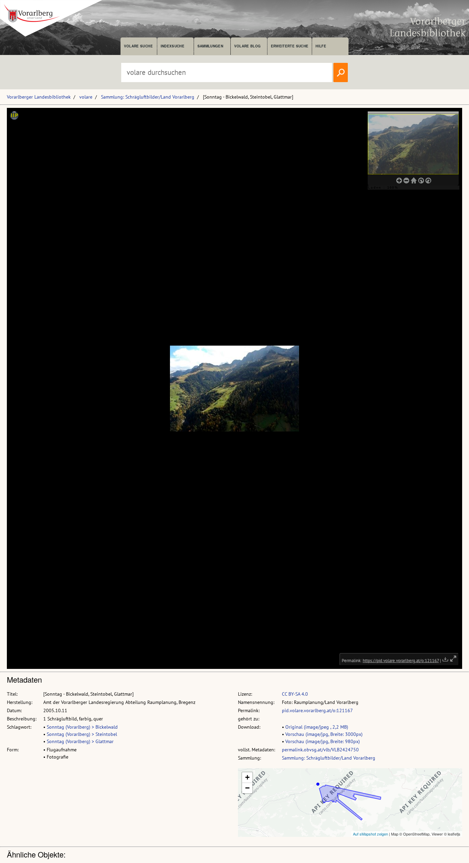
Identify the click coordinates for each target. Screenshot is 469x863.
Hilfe (321, 46)
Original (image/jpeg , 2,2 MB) (316, 727)
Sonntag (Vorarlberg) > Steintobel (82, 734)
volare (85, 97)
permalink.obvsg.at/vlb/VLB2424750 (320, 750)
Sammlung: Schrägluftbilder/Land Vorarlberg (147, 97)
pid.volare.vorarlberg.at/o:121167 (317, 710)
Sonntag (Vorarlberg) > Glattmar (80, 741)
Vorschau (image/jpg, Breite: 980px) (322, 741)
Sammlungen (210, 46)
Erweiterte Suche (289, 46)
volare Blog (247, 46)
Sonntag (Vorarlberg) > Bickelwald (82, 727)
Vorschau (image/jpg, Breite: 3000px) (324, 734)
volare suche (138, 46)
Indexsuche (172, 46)
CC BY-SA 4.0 (295, 694)
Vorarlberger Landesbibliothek (39, 97)
